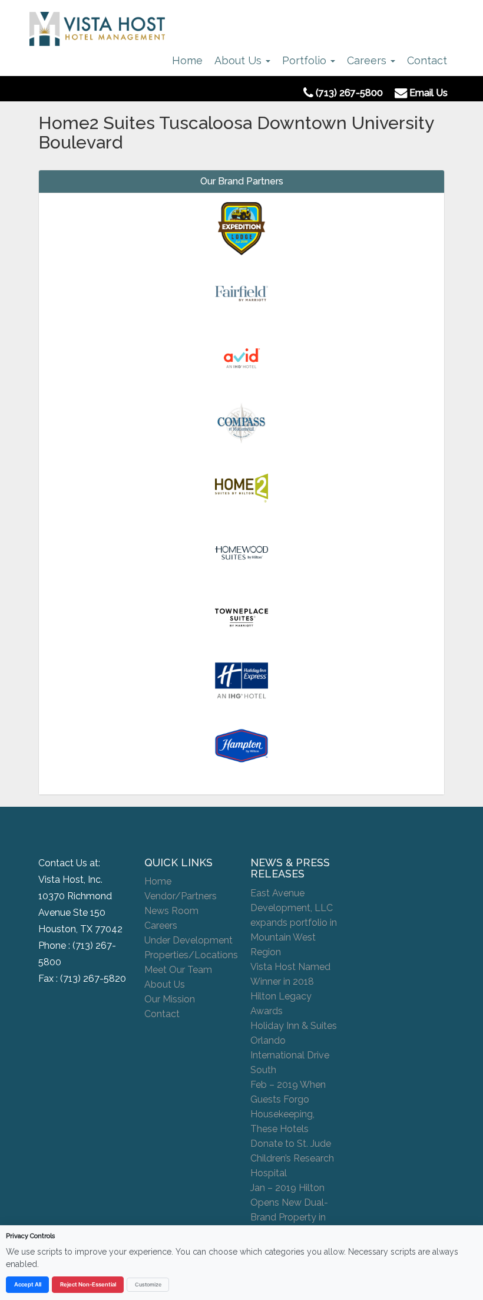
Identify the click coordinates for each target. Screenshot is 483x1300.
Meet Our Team (178, 969)
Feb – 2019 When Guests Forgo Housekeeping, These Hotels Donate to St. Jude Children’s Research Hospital (292, 1129)
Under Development (188, 940)
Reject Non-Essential (88, 1284)
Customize (148, 1284)
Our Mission (169, 999)
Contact (427, 60)
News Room (171, 910)
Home (187, 60)
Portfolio (305, 60)
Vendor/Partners (180, 896)
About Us (239, 60)
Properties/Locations (191, 955)
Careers (368, 60)
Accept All (27, 1284)
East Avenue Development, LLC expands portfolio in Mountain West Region (293, 922)
